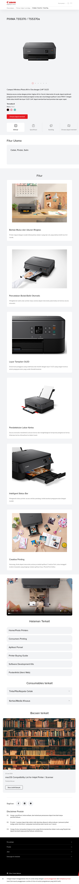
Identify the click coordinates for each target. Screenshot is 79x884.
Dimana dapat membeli (17, 116)
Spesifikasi (33, 129)
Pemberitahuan (10, 781)
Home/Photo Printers (18, 630)
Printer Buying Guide (18, 655)
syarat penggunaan (50, 879)
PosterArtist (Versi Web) (19, 672)
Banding (51, 129)
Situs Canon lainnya (15, 873)
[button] (33, 83)
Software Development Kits (21, 663)
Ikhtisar (15, 129)
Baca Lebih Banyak (14, 787)
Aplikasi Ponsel (16, 647)
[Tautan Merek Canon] (11, 3)
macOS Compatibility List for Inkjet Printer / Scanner (29, 777)
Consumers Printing (18, 638)
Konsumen (61, 3)
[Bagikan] (18, 803)
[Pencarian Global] (68, 3)
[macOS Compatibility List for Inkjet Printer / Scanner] (39, 755)
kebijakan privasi (65, 879)
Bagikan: (10, 803)
